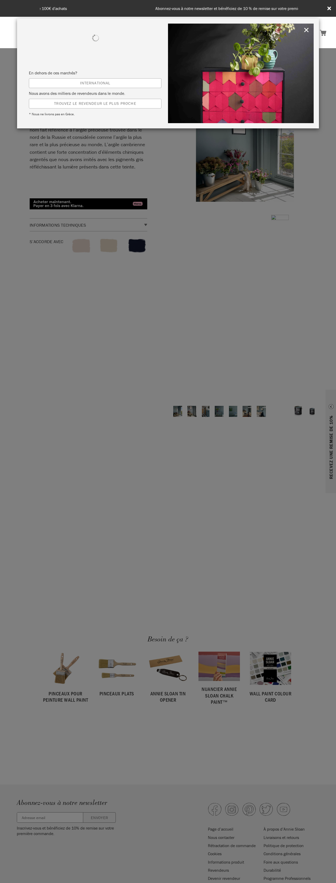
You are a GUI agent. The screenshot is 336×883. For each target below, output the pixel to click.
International (95, 82)
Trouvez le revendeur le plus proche (95, 103)
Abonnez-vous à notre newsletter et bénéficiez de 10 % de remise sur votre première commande (169, 8)
